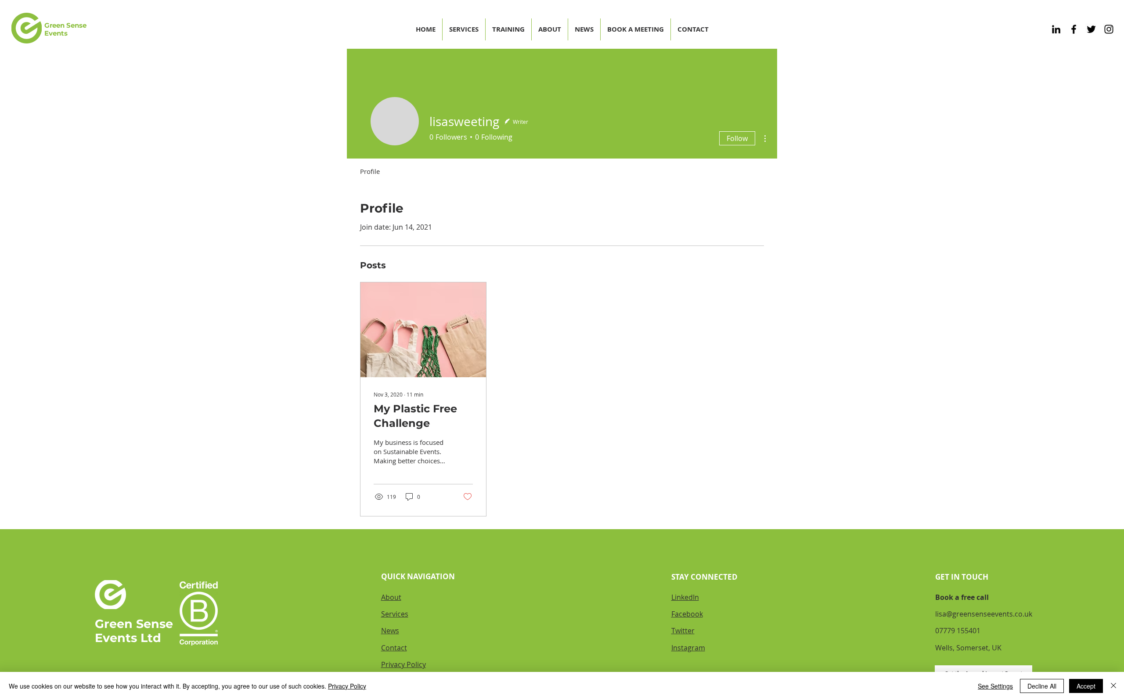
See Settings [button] (995, 686)
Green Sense (134, 624)
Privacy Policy (347, 686)
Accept (1086, 686)
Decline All (1041, 686)
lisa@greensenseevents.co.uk (983, 614)
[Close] (1113, 686)
